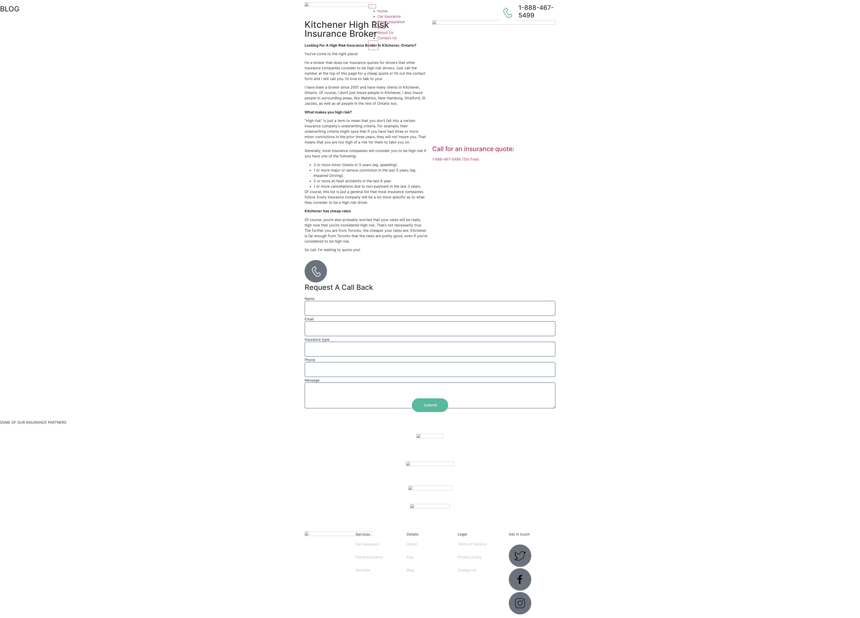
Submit (430, 405)
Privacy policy (470, 557)
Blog (381, 27)
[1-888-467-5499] (507, 12)
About (412, 544)
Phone (310, 360)
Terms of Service (472, 544)
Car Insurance (389, 16)
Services (363, 570)
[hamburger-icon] (372, 6)
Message (312, 380)
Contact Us (387, 38)
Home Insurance (391, 22)
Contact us (467, 570)
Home (382, 11)
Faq (410, 557)
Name (309, 298)
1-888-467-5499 (536, 11)
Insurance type (317, 339)
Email (309, 319)
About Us (385, 32)
